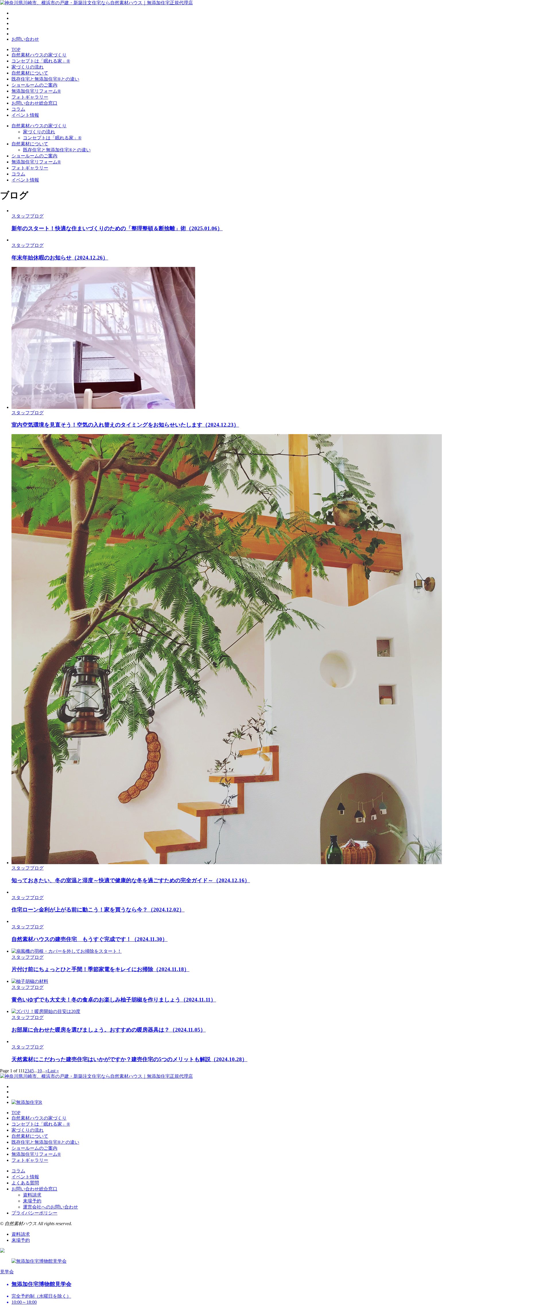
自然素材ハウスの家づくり (39, 54)
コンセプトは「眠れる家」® (40, 60)
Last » (53, 1070)
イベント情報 (25, 115)
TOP (15, 49)
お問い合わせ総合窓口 (34, 103)
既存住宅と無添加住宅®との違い (45, 79)
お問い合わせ (25, 39)
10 (39, 1070)
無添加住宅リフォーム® (36, 91)
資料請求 (32, 1194)
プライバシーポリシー (34, 1213)
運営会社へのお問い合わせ (50, 1206)
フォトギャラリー (29, 97)
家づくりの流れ (27, 67)
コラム (18, 109)
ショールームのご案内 (34, 85)
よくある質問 (25, 1182)
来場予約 (32, 1200)
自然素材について (29, 73)
